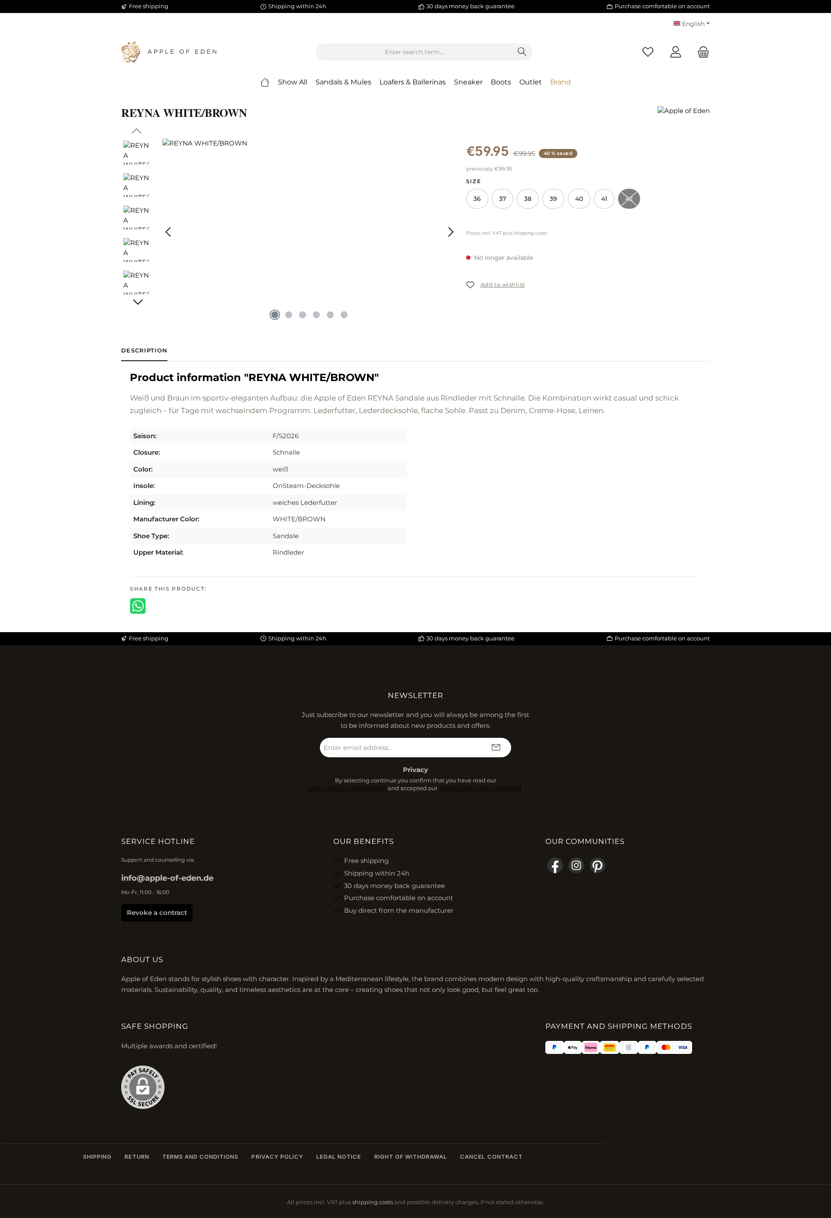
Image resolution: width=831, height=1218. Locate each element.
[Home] (265, 82)
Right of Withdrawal (411, 1156)
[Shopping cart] (701, 52)
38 (527, 199)
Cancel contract (491, 1156)
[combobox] (414, 52)
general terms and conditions (480, 788)
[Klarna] (590, 1047)
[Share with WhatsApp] (138, 605)
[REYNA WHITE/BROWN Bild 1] (309, 232)
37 (502, 199)
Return (137, 1156)
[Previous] (168, 232)
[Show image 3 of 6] (302, 314)
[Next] (450, 232)
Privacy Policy (277, 1156)
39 (553, 199)
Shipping (97, 1156)
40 (579, 199)
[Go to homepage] (168, 52)
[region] (289, 232)
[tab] (144, 350)
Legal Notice (338, 1156)
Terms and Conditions (200, 1156)
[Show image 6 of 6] (344, 314)
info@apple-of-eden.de (167, 878)
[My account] (675, 52)
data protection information (347, 788)
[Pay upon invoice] (628, 1047)
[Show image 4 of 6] (316, 314)
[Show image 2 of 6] (288, 314)
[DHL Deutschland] (609, 1047)
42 (632, 201)
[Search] (522, 52)
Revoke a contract (157, 912)
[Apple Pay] (573, 1047)
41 (604, 199)
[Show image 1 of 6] (274, 314)
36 (477, 199)
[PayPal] (554, 1047)
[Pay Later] (647, 1047)
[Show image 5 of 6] (330, 314)
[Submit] (496, 747)
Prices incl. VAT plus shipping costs (506, 233)
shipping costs (372, 1202)
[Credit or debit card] (674, 1047)
